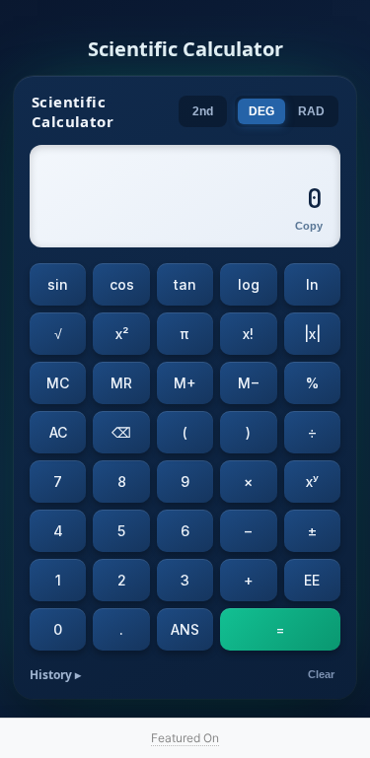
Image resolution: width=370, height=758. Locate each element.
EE (312, 580)
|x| (312, 333)
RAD (311, 111)
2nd (202, 111)
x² (121, 333)
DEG (261, 111)
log (248, 284)
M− (248, 383)
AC (58, 432)
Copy (309, 226)
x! (248, 333)
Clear (321, 674)
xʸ (312, 481)
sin (57, 284)
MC (57, 383)
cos (122, 284)
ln (312, 284)
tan (185, 284)
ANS (185, 629)
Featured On (185, 737)
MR (121, 383)
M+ (185, 383)
